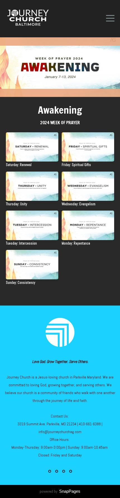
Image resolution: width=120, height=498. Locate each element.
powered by (60, 491)
